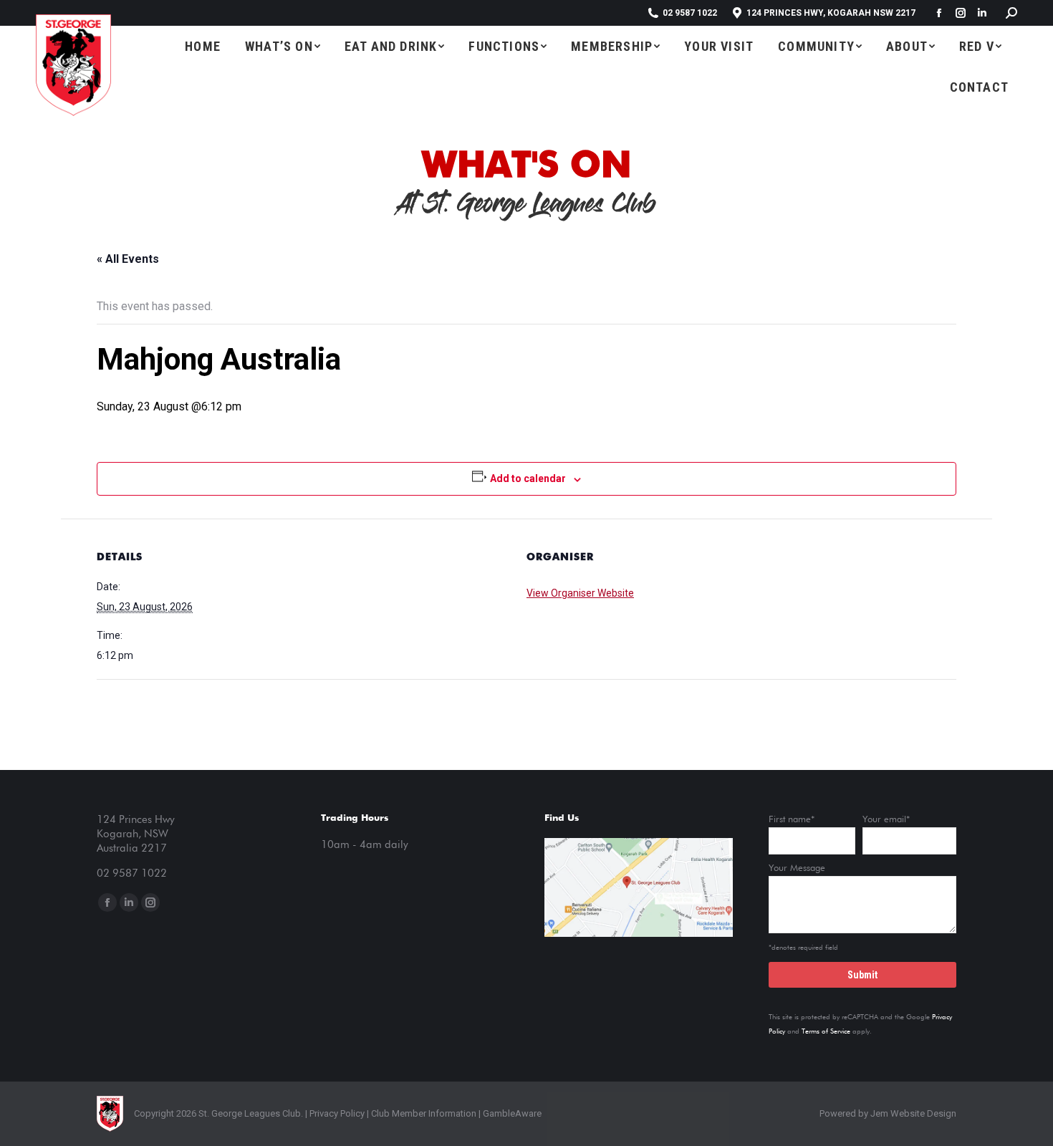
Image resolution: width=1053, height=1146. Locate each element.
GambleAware (512, 1113)
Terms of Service (826, 1031)
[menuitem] (202, 46)
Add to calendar (528, 478)
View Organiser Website (580, 593)
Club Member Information (422, 1113)
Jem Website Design (913, 1113)
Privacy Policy (337, 1113)
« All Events (128, 259)
